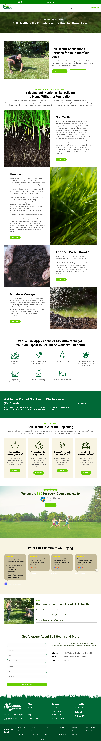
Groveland (34, 721)
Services (60, 8)
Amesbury (21, 718)
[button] (60, 71)
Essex (47, 718)
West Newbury (91, 718)
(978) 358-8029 (50, 2)
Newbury (61, 721)
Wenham (75, 725)
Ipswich (47, 725)
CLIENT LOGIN (82, 2)
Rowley (74, 718)
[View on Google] (9, 567)
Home (48, 8)
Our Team (31, 698)
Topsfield (75, 721)
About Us (54, 8)
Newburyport (63, 718)
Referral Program (69, 8)
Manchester (62, 725)
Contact (87, 8)
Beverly (20, 721)
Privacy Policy (33, 709)
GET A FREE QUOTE (95, 7)
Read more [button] (9, 564)
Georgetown (49, 721)
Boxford (20, 725)
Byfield (33, 718)
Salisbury (89, 720)
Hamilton (34, 725)
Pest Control (56, 705)
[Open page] (15, 445)
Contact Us (79, 698)
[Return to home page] (12, 697)
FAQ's (30, 705)
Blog (29, 702)
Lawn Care (49, 19)
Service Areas (79, 8)
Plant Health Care (58, 702)
